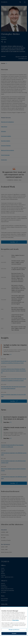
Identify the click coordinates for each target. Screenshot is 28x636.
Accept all (14, 633)
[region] (14, 621)
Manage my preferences (14, 629)
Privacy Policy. (15, 620)
